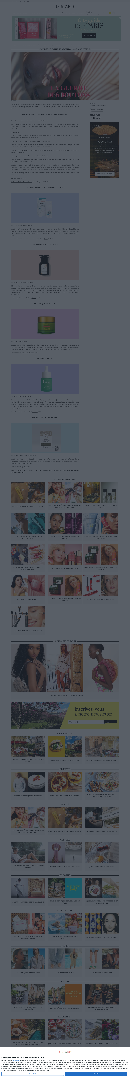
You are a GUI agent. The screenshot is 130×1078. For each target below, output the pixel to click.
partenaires (15, 1060)
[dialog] (65, 1062)
